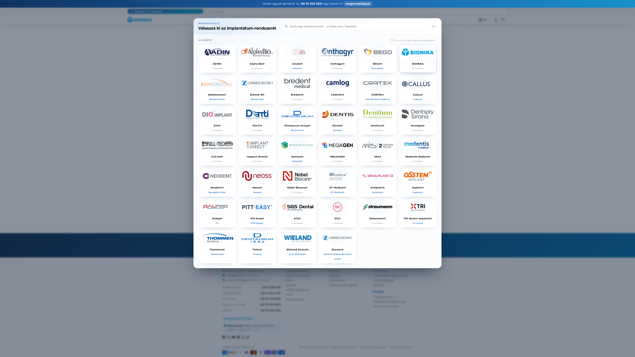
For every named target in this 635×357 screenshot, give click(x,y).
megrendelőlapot (358, 3)
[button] (217, 58)
